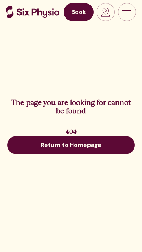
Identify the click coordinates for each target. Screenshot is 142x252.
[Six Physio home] (32, 12)
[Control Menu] (127, 12)
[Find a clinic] (106, 12)
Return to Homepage (71, 145)
